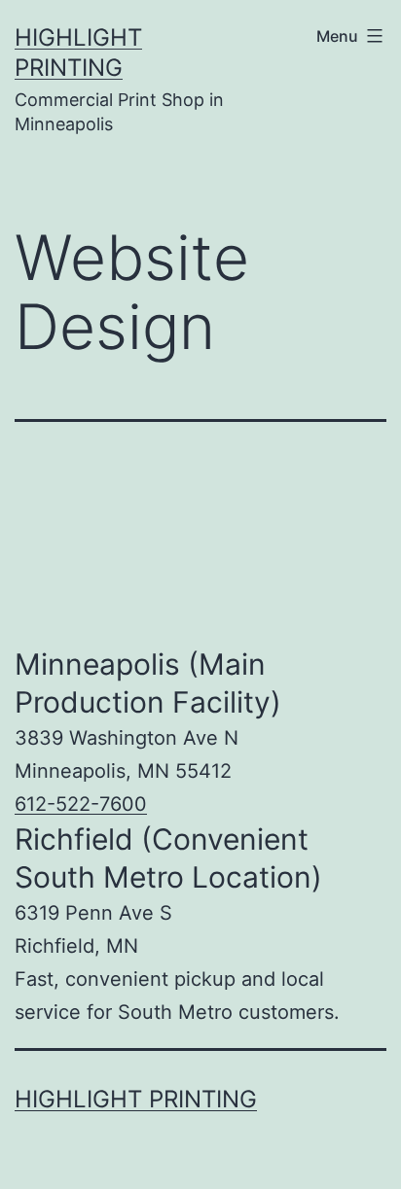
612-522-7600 (81, 804)
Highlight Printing (136, 1099)
